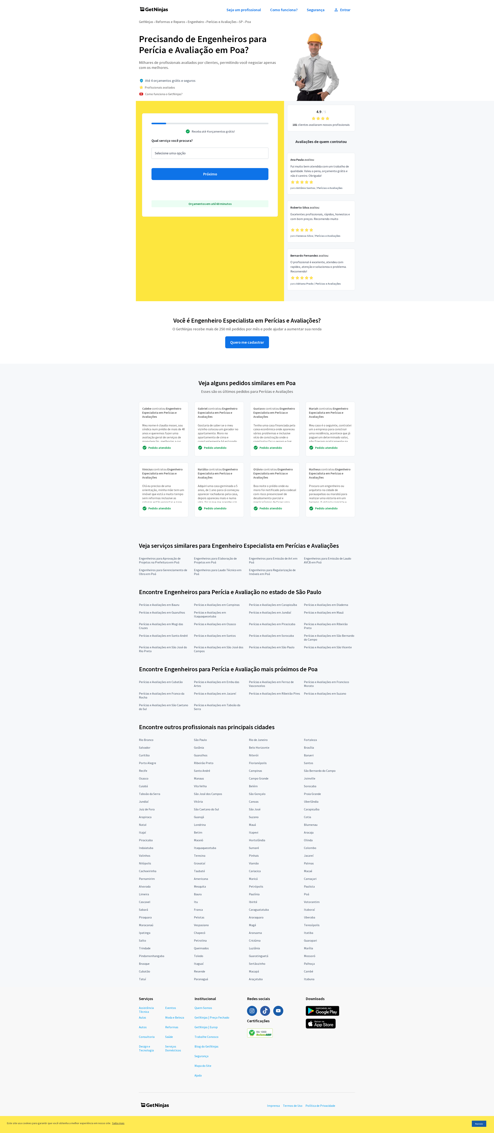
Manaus (199, 778)
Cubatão (144, 971)
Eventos (170, 1008)
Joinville (309, 778)
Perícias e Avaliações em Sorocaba (271, 636)
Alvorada (145, 886)
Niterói (253, 755)
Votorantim (312, 902)
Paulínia (254, 894)
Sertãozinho (257, 964)
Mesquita (200, 886)
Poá (306, 894)
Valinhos (144, 855)
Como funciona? (284, 9)
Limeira (144, 894)
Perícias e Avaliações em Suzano (325, 693)
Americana (201, 879)
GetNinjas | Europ (206, 1027)
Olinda (308, 840)
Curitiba (144, 755)
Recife (143, 771)
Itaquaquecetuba (205, 848)
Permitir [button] (479, 1123)
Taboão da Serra (149, 794)
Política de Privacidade (320, 1106)
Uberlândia (311, 801)
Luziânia (254, 948)
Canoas (254, 801)
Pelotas (199, 917)
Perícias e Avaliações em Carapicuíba (273, 605)
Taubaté (199, 871)
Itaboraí (309, 909)
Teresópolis (312, 925)
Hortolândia (257, 840)
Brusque (144, 964)
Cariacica (255, 871)
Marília (308, 948)
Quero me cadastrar (247, 342)
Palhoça (309, 964)
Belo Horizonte (259, 747)
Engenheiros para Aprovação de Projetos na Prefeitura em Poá (160, 560)
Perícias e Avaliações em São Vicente (328, 647)
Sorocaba (310, 786)
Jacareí (308, 855)
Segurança (316, 9)
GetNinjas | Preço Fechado (212, 1017)
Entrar (345, 9)
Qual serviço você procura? (172, 140)
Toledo (198, 956)
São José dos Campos (208, 794)
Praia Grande (312, 794)
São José (255, 809)
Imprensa (273, 1106)
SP (241, 21)
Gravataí (199, 863)
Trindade (145, 948)
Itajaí (142, 832)
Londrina (200, 825)
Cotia (307, 817)
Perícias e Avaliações (221, 21)
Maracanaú (146, 925)
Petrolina (200, 940)
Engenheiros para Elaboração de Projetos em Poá (215, 560)
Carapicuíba (311, 809)
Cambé (308, 971)
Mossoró (309, 956)
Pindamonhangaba (151, 956)
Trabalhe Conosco (206, 1037)
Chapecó (199, 933)
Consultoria (147, 1037)
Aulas (142, 1017)
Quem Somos (203, 1008)
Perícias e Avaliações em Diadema (326, 605)
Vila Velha (200, 786)
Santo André (202, 771)
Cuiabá (143, 786)
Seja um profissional (244, 9)
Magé (252, 925)
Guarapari (310, 940)
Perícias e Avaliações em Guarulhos (162, 612)
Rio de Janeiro (258, 740)
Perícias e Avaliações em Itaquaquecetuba (210, 614)
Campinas (255, 771)
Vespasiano (201, 925)
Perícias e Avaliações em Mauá (323, 612)
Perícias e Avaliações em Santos (215, 636)
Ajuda (198, 1075)
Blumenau (310, 825)
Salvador (144, 747)
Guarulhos (200, 755)
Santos (308, 763)
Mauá (252, 825)
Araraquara (256, 917)
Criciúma (255, 940)
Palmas (309, 863)
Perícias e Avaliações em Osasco (215, 624)
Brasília (309, 747)
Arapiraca (145, 817)
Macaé (308, 871)
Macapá (254, 971)
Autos (143, 1027)
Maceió (198, 840)
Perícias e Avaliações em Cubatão (161, 682)
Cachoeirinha (147, 871)
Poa (248, 21)
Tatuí (142, 979)
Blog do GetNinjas (206, 1046)
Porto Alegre (147, 763)
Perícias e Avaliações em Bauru (159, 605)
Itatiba (308, 933)
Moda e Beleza (174, 1017)
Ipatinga (144, 933)
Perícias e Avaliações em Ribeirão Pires (274, 693)
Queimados (201, 948)
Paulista (309, 886)
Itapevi (253, 832)
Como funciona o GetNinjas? (164, 94)
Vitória (198, 801)
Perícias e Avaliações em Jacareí (215, 693)
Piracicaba (146, 840)
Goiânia (199, 747)
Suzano (254, 817)
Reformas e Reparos (170, 21)
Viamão (254, 863)
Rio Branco (146, 740)
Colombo (310, 848)
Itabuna (309, 979)
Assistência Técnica (146, 1010)
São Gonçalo (257, 794)
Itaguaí (198, 964)
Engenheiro (196, 21)
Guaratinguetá (258, 956)
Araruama (255, 933)
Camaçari (310, 879)
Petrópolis (256, 886)
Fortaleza (310, 740)
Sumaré (254, 848)
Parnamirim (147, 879)
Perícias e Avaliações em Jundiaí (270, 612)
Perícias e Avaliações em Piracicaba (272, 624)
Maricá (253, 879)
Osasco (143, 778)
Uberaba (309, 917)
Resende (199, 971)
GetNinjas (146, 21)
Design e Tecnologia (146, 1048)
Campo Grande (258, 778)
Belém (253, 786)
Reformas (171, 1027)
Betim (198, 832)
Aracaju (309, 832)
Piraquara (145, 917)
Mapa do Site (203, 1066)
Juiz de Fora (147, 809)
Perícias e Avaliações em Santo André (163, 636)
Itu (196, 902)
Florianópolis (258, 763)
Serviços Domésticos (173, 1048)
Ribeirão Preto (203, 763)
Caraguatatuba (259, 909)
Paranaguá (201, 979)
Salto (142, 940)
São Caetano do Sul (206, 809)
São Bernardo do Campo (320, 771)
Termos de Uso (292, 1106)
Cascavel (144, 902)
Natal (142, 825)
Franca (198, 909)
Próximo (210, 174)
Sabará (143, 909)
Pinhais (254, 855)
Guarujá (199, 817)
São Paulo (200, 740)
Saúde (169, 1037)
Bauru (198, 894)
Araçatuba (256, 979)
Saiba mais (118, 1123)
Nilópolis (145, 863)
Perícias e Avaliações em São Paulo (271, 647)
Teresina (199, 855)
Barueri (309, 755)
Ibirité (253, 902)
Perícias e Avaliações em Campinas (217, 605)
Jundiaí (143, 801)
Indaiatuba (146, 848)
